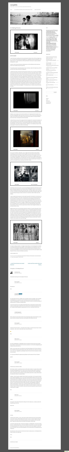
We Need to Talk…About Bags (50, 82)
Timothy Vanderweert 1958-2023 (51, 60)
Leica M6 (48, 41)
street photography (38, 255)
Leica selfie (48, 44)
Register (47, 98)
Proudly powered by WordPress (14, 447)
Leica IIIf (56, 35)
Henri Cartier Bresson (51, 35)
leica (57, 35)
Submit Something (37, 9)
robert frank (49, 46)
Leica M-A (56, 37)
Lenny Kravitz (53, 44)
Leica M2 (48, 38)
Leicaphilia (13, 5)
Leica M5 (54, 40)
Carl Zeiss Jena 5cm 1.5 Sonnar (52, 30)
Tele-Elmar (54, 47)
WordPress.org (48, 103)
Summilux (51, 47)
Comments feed (48, 102)
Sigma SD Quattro (49, 46)
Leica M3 (54, 38)
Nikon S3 (51, 45)
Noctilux (54, 45)
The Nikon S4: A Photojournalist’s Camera (52, 65)
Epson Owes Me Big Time (50, 84)
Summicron (48, 47)
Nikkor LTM (48, 45)
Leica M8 (51, 41)
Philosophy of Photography (30, 255)
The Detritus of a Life (49, 59)
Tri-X (54, 50)
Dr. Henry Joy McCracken (50, 32)
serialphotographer (18, 312)
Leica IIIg (47, 37)
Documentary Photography (22, 255)
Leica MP (48, 42)
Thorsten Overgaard (50, 49)
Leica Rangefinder (51, 43)
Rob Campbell (17, 281)
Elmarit (55, 32)
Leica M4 (49, 40)
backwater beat (17, 272)
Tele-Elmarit (48, 48)
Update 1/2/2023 (48, 64)
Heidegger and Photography (50, 34)
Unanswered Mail (48, 62)
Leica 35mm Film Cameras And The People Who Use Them (23, 9)
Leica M (52, 37)
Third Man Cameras (53, 48)
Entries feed (48, 100)
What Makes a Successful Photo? (51, 70)
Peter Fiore (16, 394)
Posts (11, 9)
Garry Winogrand (54, 33)
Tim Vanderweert (49, 50)
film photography (48, 33)
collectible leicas (50, 31)
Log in (47, 99)
